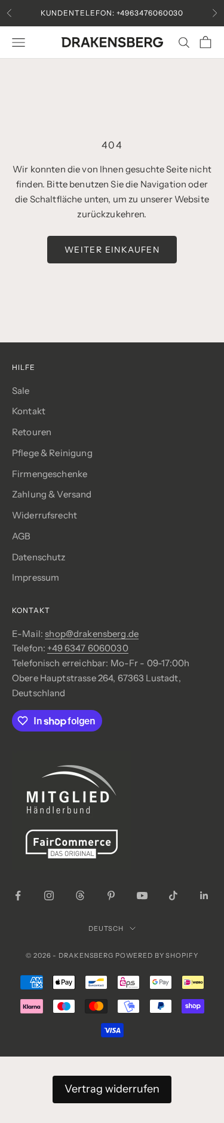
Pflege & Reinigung (52, 453)
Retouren (31, 432)
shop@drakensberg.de (92, 633)
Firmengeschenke (49, 473)
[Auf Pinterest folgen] (111, 896)
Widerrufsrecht (44, 515)
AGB (21, 536)
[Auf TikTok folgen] (173, 896)
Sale (21, 390)
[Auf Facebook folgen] (18, 896)
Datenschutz (39, 557)
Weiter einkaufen (112, 249)
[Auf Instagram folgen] (49, 896)
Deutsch (106, 928)
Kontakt (28, 411)
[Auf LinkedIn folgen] (204, 896)
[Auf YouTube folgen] (142, 896)
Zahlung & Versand (52, 494)
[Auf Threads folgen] (80, 896)
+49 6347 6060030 (87, 648)
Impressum (35, 577)
